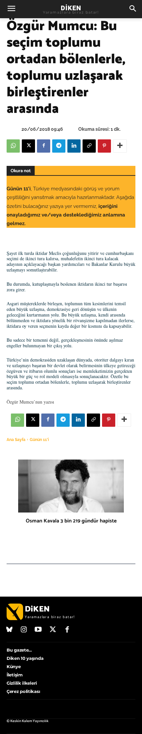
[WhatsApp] (13, 146)
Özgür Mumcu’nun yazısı (30, 402)
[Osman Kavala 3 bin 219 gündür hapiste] (71, 486)
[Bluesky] (9, 630)
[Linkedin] (74, 146)
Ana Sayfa (16, 439)
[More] (120, 146)
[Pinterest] (104, 146)
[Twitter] (52, 630)
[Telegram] (58, 146)
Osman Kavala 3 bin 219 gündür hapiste (71, 520)
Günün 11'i (39, 439)
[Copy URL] (89, 146)
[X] (28, 146)
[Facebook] (43, 146)
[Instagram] (24, 630)
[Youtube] (38, 630)
